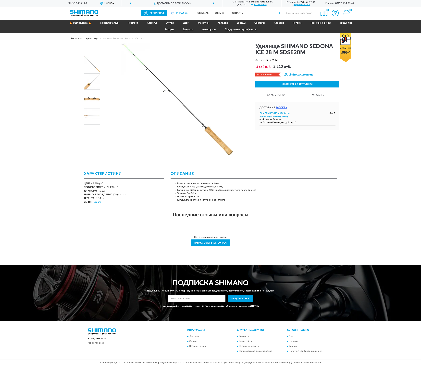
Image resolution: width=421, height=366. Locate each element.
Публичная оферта (249, 346)
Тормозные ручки (320, 23)
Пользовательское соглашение (255, 351)
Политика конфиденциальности (306, 351)
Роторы (169, 29)
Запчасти (188, 29)
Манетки (203, 23)
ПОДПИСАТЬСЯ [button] (240, 299)
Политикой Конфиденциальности (209, 306)
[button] (301, 4)
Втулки (170, 23)
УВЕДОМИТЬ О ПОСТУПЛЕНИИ (297, 84)
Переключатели (109, 23)
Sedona (97, 202)
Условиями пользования (238, 306)
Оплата (193, 341)
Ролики (297, 23)
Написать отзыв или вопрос (210, 243)
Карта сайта (245, 341)
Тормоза (133, 23)
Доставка (194, 336)
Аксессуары (209, 29)
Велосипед (157, 13)
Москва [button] (281, 107)
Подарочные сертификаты (240, 29)
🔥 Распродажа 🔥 (80, 23)
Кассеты (152, 23)
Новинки (293, 341)
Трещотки (346, 23)
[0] (346, 13)
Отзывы (220, 13)
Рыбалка (182, 13)
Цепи (186, 23)
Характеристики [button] (276, 95)
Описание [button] (318, 95)
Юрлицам (203, 13)
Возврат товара (197, 346)
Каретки (279, 23)
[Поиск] (280, 13)
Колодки (222, 23)
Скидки (293, 346)
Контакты (237, 13)
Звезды (241, 23)
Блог (291, 336)
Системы (259, 23)
